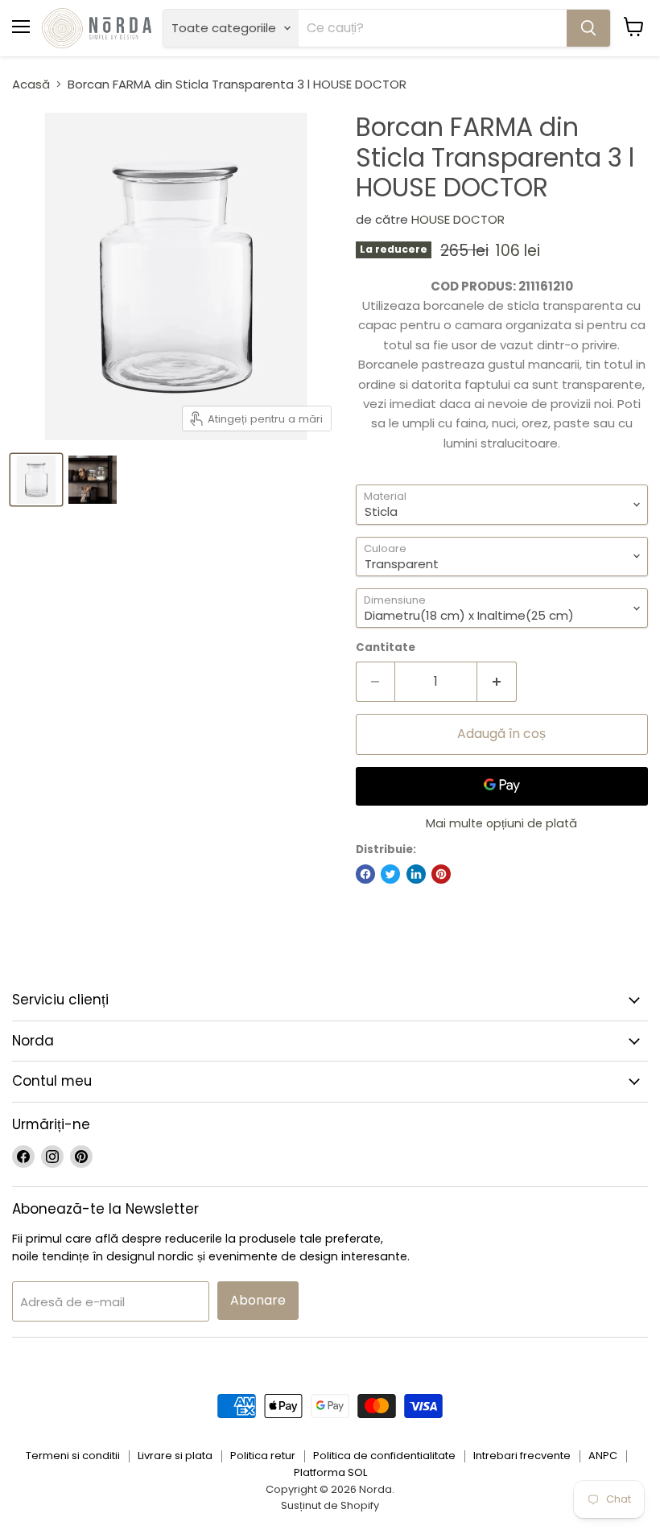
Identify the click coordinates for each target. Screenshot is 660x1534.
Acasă (31, 84)
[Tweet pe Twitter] (390, 874)
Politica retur (262, 1455)
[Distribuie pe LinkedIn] (416, 874)
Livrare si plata (175, 1455)
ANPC (602, 1455)
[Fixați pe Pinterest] (441, 874)
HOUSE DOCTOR (458, 219)
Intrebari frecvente (522, 1455)
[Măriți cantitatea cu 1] (497, 682)
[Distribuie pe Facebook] (365, 874)
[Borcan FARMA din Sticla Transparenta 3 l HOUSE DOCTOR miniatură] (92, 479)
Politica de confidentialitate (384, 1455)
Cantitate (385, 647)
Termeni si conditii (73, 1455)
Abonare (258, 1300)
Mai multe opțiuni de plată (501, 823)
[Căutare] (588, 28)
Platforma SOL (330, 1472)
